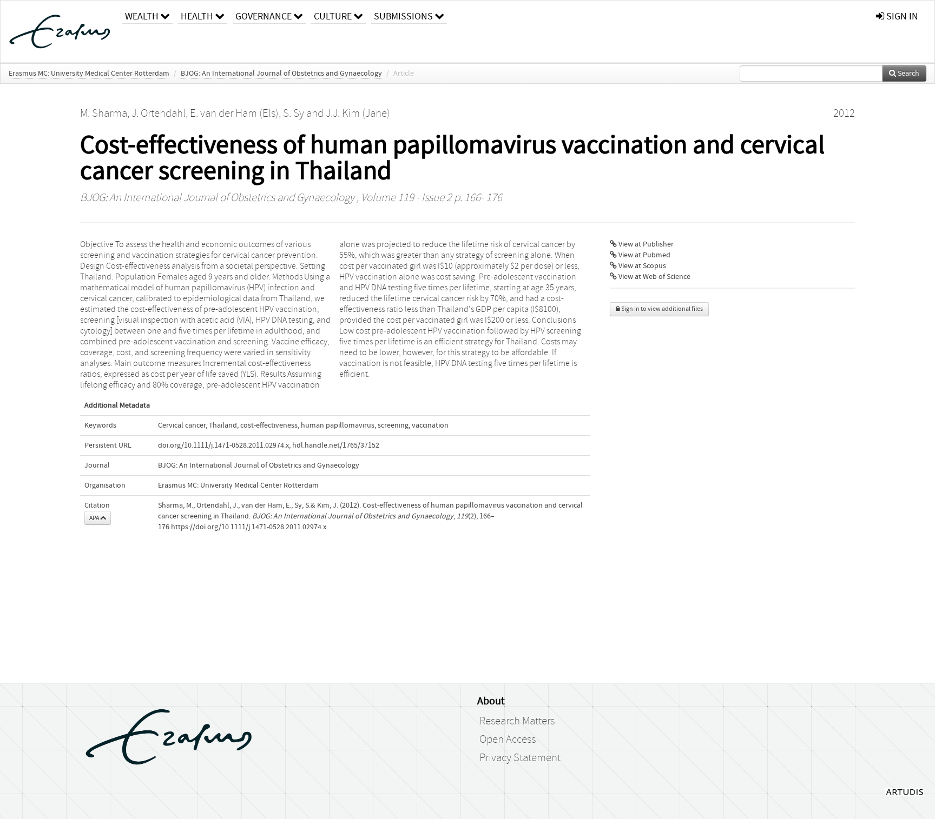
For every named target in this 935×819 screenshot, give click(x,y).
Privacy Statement (520, 757)
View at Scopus (641, 266)
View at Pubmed (643, 255)
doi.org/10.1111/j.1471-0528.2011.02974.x (223, 445)
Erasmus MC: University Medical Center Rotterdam (89, 73)
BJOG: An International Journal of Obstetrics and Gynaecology (281, 73)
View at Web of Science (653, 276)
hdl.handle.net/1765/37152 (335, 445)
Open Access (507, 739)
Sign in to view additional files (661, 308)
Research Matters (517, 721)
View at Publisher (645, 244)
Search (907, 73)
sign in (901, 16)
